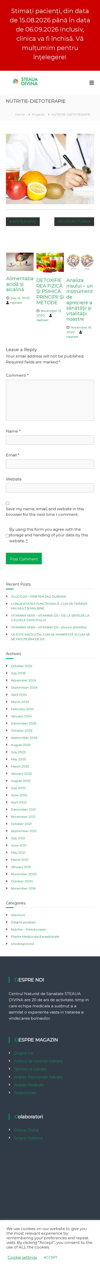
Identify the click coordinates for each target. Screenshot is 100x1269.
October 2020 (22, 881)
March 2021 (19, 860)
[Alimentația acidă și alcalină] (20, 261)
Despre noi (23, 1053)
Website (14, 479)
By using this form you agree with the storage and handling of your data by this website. (48, 535)
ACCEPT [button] (50, 1257)
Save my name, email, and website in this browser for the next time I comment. (45, 511)
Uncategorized (22, 944)
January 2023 (21, 773)
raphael (16, 302)
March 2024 (20, 702)
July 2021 (18, 838)
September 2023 (24, 738)
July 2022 (18, 788)
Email (12, 455)
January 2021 (21, 867)
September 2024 (24, 687)
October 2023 (21, 730)
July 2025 (18, 673)
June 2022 (19, 795)
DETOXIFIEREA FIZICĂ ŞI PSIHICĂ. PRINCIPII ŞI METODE (50, 291)
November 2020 (24, 874)
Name (13, 431)
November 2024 (23, 680)
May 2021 (18, 852)
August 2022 (21, 781)
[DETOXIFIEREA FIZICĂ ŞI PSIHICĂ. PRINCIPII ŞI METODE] (50, 262)
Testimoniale (25, 1093)
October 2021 (21, 824)
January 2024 (21, 716)
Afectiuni (18, 915)
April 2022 (19, 802)
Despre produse (23, 922)
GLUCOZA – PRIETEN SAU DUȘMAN (38, 596)
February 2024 (22, 709)
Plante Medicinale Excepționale (35, 936)
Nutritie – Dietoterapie (28, 929)
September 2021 (24, 831)
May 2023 (18, 759)
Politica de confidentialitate (38, 1061)
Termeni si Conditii (30, 1069)
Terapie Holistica (28, 1138)
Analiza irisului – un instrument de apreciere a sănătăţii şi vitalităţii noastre (79, 300)
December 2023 (23, 723)
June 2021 (18, 845)
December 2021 (23, 809)
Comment (17, 375)
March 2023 (20, 766)
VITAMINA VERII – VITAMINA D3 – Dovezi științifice (49, 627)
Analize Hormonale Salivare (38, 1077)
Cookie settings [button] (22, 1257)
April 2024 (19, 695)
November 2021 (23, 816)
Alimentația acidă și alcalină (20, 284)
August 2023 (21, 745)
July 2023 (18, 752)
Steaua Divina (26, 1130)
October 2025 (21, 666)
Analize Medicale (29, 1085)
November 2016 (23, 888)
